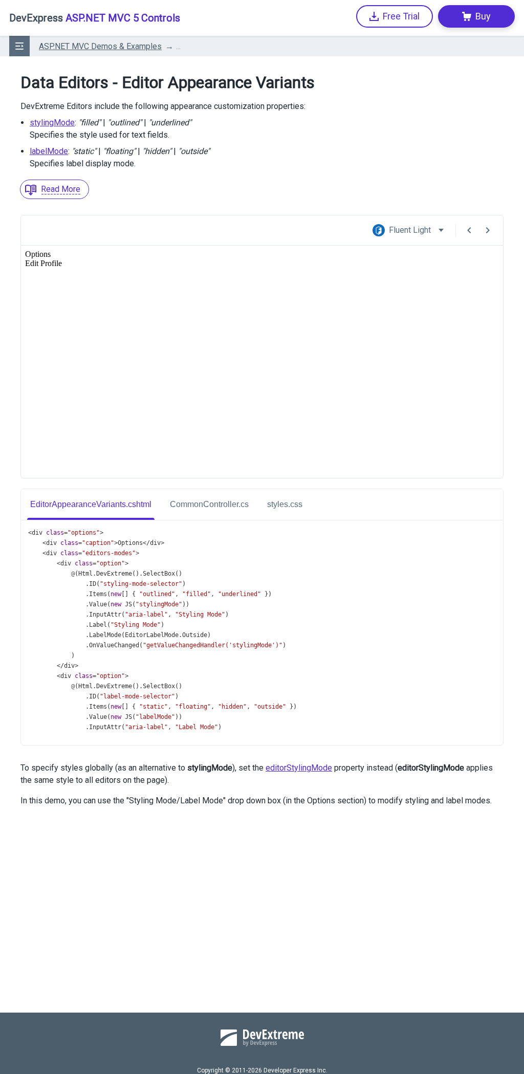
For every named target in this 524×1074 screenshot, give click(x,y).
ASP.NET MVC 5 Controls (94, 18)
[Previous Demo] (469, 230)
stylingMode (52, 122)
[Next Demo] (487, 230)
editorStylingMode (299, 768)
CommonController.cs (209, 504)
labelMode (49, 151)
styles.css (284, 504)
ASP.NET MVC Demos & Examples (100, 46)
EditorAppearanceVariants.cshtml (90, 504)
